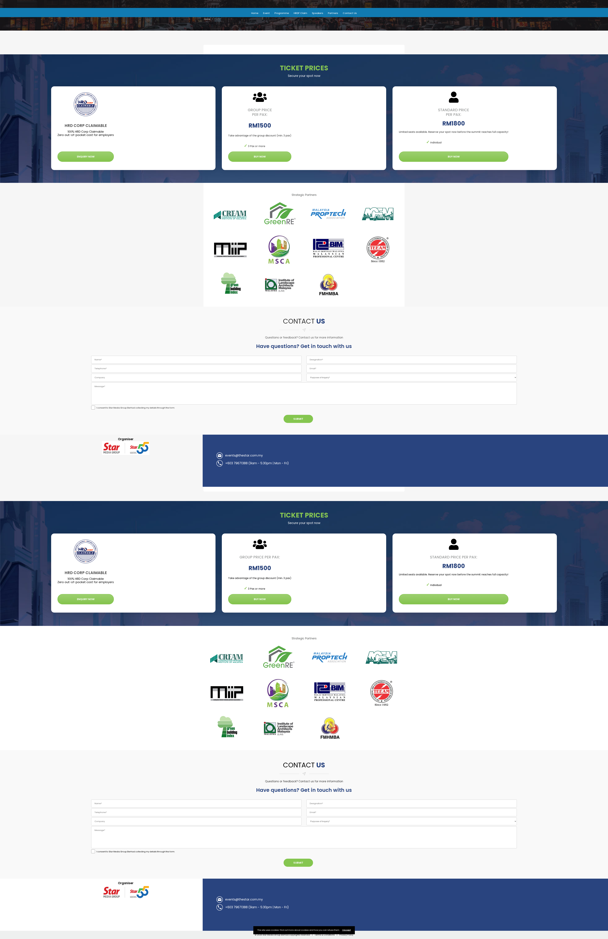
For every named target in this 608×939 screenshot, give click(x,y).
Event (266, 13)
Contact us (350, 13)
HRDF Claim (300, 13)
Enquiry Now (86, 156)
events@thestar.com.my (244, 455)
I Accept (346, 930)
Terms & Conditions (325, 934)
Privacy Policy (346, 934)
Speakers (317, 13)
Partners (333, 13)
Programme (282, 13)
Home (255, 13)
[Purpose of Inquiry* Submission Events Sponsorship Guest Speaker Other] (411, 377)
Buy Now (260, 156)
